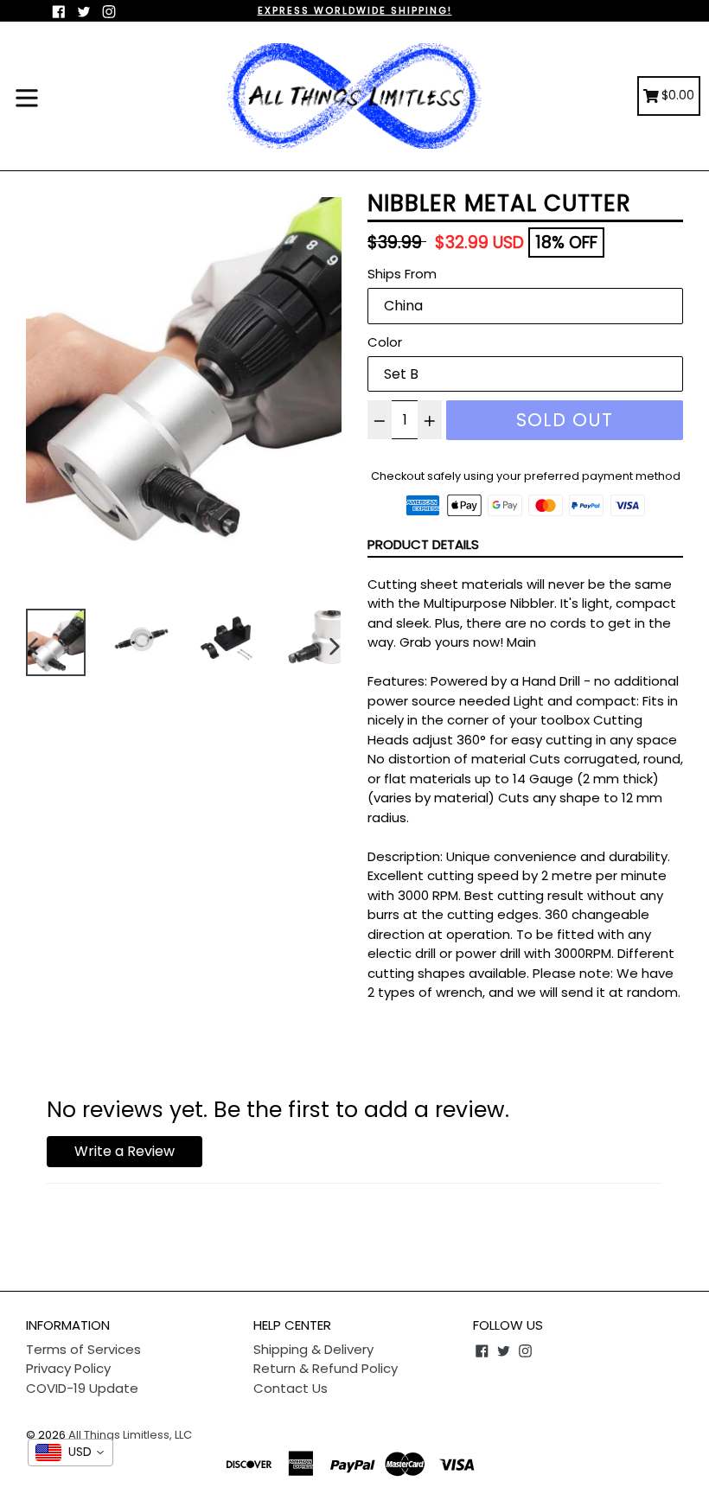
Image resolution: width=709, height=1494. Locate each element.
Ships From (402, 274)
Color (384, 342)
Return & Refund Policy (325, 1368)
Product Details (423, 544)
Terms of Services (83, 1349)
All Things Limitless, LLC (130, 1435)
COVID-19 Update (82, 1388)
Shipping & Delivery (313, 1349)
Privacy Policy (68, 1368)
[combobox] (70, 1452)
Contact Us (290, 1388)
